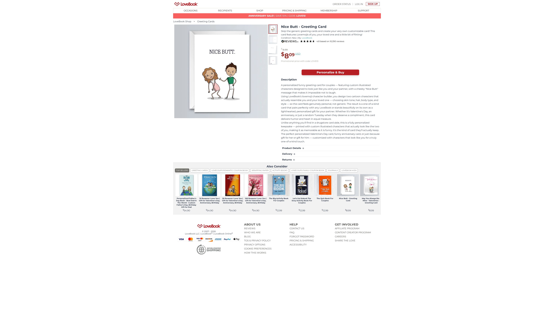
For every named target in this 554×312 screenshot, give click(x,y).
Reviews (249, 228)
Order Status (342, 4)
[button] (273, 29)
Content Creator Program (353, 232)
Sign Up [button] (373, 4)
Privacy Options (254, 244)
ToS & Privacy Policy (257, 240)
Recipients (225, 10)
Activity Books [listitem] (279, 170)
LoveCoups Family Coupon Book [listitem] (307, 170)
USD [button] (297, 53)
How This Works (255, 252)
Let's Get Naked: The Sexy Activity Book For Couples (302, 200)
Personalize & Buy (330, 72)
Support (363, 10)
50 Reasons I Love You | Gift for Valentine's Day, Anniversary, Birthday (232, 200)
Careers (340, 236)
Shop (259, 10)
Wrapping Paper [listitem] (260, 170)
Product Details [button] (292, 148)
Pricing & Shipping (294, 10)
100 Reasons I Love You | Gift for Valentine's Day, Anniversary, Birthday (255, 200)
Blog (247, 236)
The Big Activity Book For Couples (278, 199)
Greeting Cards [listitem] (200, 170)
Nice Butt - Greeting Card (348, 199)
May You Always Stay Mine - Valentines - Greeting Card (371, 200)
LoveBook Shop (182, 21)
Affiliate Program (347, 228)
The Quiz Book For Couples (325, 199)
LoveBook (307, 38)
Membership (329, 10)
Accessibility (298, 244)
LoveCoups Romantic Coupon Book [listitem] (230, 170)
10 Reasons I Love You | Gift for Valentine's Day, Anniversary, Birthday (209, 200)
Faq (292, 232)
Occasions (191, 10)
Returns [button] (287, 159)
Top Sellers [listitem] (182, 170)
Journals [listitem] (333, 170)
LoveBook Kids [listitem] (348, 170)
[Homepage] (186, 4)
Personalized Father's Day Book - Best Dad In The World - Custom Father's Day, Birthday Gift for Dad (186, 202)
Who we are (252, 232)
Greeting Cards (206, 21)
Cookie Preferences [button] (258, 248)
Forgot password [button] (302, 236)
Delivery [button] (287, 154)
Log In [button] (359, 4)
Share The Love (345, 240)
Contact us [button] (297, 228)
